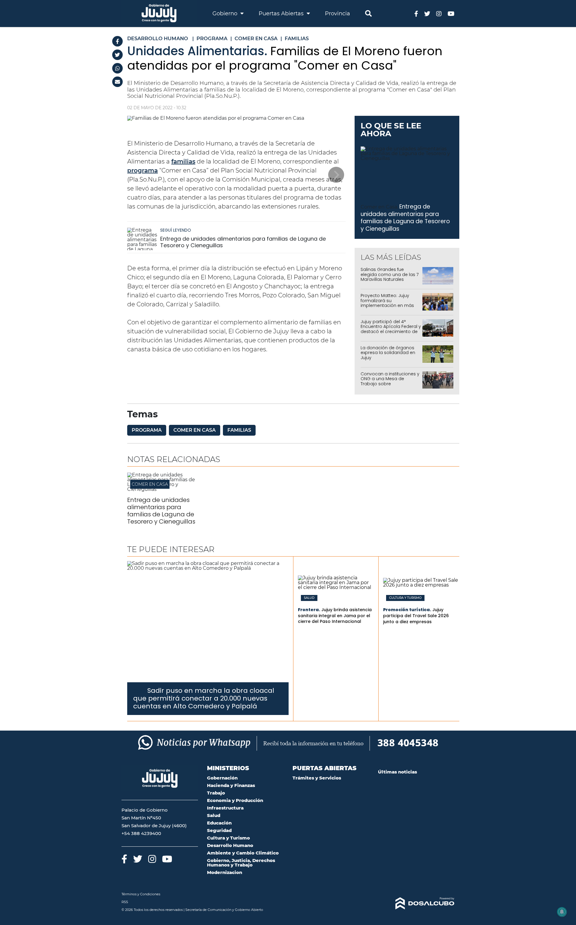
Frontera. (309, 610)
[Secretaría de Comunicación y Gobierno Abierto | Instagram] (439, 13)
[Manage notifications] (562, 912)
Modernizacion (224, 872)
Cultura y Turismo (405, 597)
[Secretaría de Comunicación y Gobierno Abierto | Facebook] (416, 13)
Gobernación (222, 778)
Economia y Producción (235, 800)
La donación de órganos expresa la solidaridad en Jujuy (388, 353)
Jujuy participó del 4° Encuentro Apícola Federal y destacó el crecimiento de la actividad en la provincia (391, 329)
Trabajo (216, 793)
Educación (219, 823)
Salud (309, 597)
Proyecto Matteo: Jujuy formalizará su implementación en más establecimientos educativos (387, 306)
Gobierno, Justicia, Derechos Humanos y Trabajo (241, 862)
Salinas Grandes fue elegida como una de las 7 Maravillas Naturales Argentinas (389, 276)
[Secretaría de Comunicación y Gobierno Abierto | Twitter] (427, 13)
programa (142, 170)
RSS (125, 902)
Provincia (337, 13)
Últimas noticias (397, 772)
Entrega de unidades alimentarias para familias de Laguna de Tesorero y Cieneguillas (243, 242)
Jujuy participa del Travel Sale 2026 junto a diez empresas (416, 615)
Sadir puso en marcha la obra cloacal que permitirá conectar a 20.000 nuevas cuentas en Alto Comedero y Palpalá (203, 698)
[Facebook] (117, 41)
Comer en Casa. (379, 207)
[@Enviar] (117, 82)
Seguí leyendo (175, 230)
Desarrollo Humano (230, 845)
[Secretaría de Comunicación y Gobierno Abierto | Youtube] (451, 13)
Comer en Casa (194, 430)
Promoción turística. (407, 610)
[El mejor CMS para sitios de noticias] (416, 903)
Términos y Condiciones (141, 894)
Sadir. (139, 691)
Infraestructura (225, 808)
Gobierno (225, 13)
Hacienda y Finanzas (231, 785)
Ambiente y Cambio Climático (243, 853)
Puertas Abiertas (282, 13)
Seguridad (219, 830)
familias (183, 161)
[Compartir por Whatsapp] (117, 68)
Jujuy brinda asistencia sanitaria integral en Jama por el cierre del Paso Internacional (335, 615)
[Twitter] (117, 55)
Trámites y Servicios (316, 778)
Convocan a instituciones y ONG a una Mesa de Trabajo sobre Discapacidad (390, 381)
